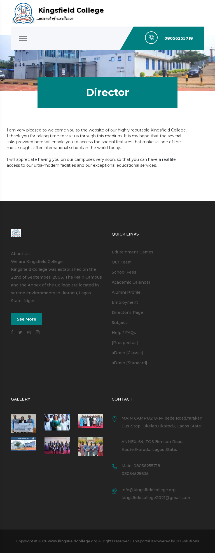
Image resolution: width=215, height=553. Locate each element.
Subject (119, 322)
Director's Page (127, 312)
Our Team (122, 262)
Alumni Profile (126, 292)
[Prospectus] (125, 342)
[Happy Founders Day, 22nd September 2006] (57, 423)
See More (26, 319)
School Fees (124, 272)
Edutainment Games (132, 252)
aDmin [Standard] (129, 362)
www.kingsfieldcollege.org (72, 541)
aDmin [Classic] (127, 352)
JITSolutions (187, 541)
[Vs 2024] (57, 446)
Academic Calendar (131, 282)
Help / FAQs (124, 332)
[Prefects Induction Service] (90, 423)
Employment (125, 302)
